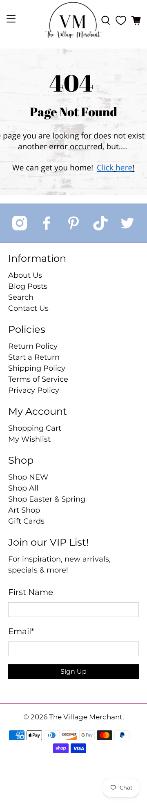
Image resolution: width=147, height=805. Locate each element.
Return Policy (33, 346)
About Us (25, 275)
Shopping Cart (34, 428)
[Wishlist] (121, 20)
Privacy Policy (33, 390)
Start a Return (34, 357)
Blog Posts (27, 286)
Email (21, 631)
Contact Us (28, 308)
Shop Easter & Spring (46, 499)
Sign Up (73, 671)
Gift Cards (26, 521)
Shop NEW (28, 477)
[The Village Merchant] (73, 20)
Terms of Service (38, 379)
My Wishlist (29, 439)
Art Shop (24, 510)
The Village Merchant (85, 717)
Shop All (23, 488)
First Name (30, 592)
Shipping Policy (36, 368)
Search (20, 297)
